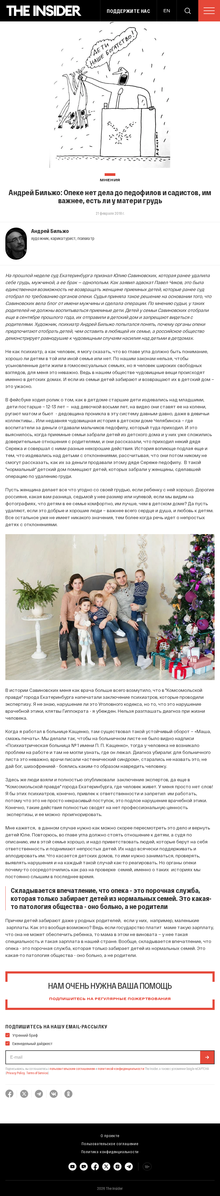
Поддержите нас (128, 11)
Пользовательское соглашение (110, 1143)
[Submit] (207, 1057)
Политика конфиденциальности (110, 1151)
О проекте (110, 1135)
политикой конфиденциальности (121, 1068)
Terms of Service (37, 1073)
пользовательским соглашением (72, 1068)
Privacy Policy (15, 1073)
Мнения (110, 180)
